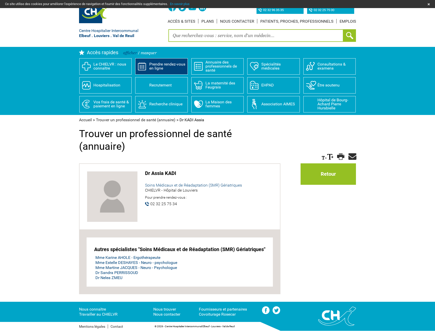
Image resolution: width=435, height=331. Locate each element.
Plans (207, 21)
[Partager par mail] (351, 157)
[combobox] (255, 35)
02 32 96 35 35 (273, 10)
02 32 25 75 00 (324, 10)
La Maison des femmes (218, 104)
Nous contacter (237, 21)
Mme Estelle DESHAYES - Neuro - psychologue (136, 262)
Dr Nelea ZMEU (108, 277)
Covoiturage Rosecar (217, 314)
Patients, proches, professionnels (297, 21)
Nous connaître (92, 309)
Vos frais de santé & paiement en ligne (111, 104)
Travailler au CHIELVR (98, 314)
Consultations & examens (331, 66)
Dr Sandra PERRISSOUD (116, 272)
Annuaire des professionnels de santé (221, 66)
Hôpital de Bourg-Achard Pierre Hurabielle (332, 104)
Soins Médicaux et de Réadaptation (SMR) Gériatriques (193, 185)
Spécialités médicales (271, 66)
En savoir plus (180, 4)
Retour (328, 174)
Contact (117, 326)
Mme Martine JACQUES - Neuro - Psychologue (136, 267)
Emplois (348, 21)
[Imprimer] (340, 157)
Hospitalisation (106, 85)
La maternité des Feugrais (220, 85)
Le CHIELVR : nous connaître (109, 66)
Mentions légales (92, 326)
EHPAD (267, 85)
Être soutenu (328, 85)
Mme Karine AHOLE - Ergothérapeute (127, 257)
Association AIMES (278, 104)
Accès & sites (181, 21)
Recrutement (160, 85)
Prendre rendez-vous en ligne (167, 66)
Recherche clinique (166, 104)
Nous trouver (164, 309)
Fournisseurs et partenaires (223, 309)
